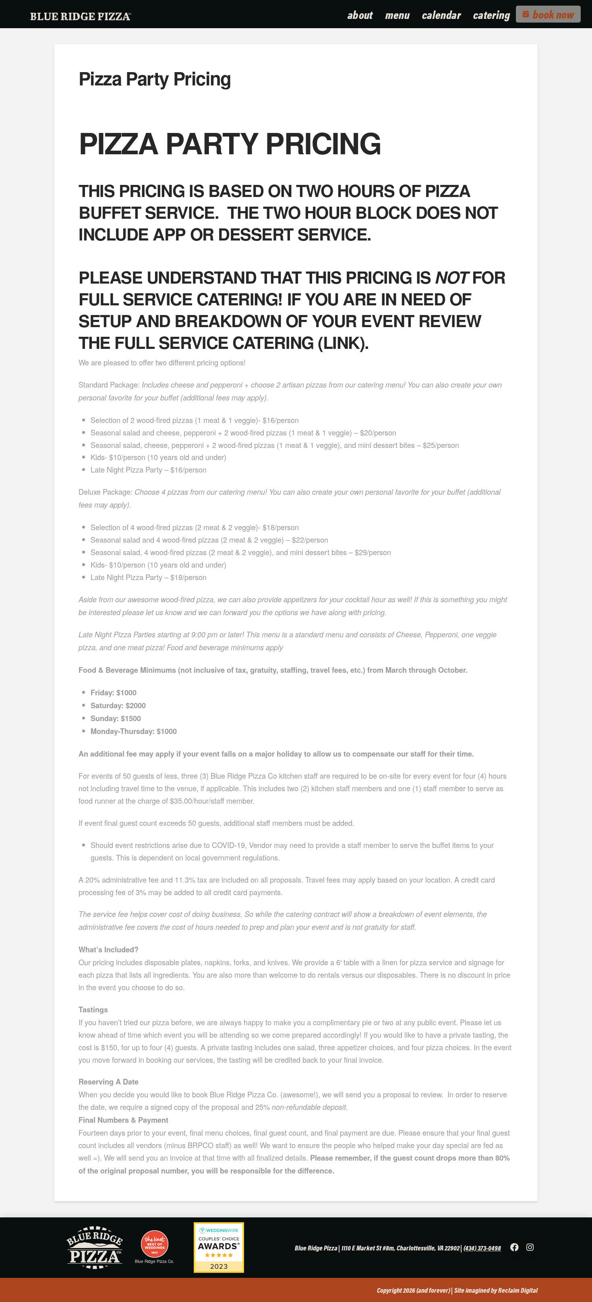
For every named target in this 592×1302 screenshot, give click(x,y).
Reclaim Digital (518, 1290)
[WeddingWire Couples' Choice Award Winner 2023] (215, 1247)
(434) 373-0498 (482, 1247)
